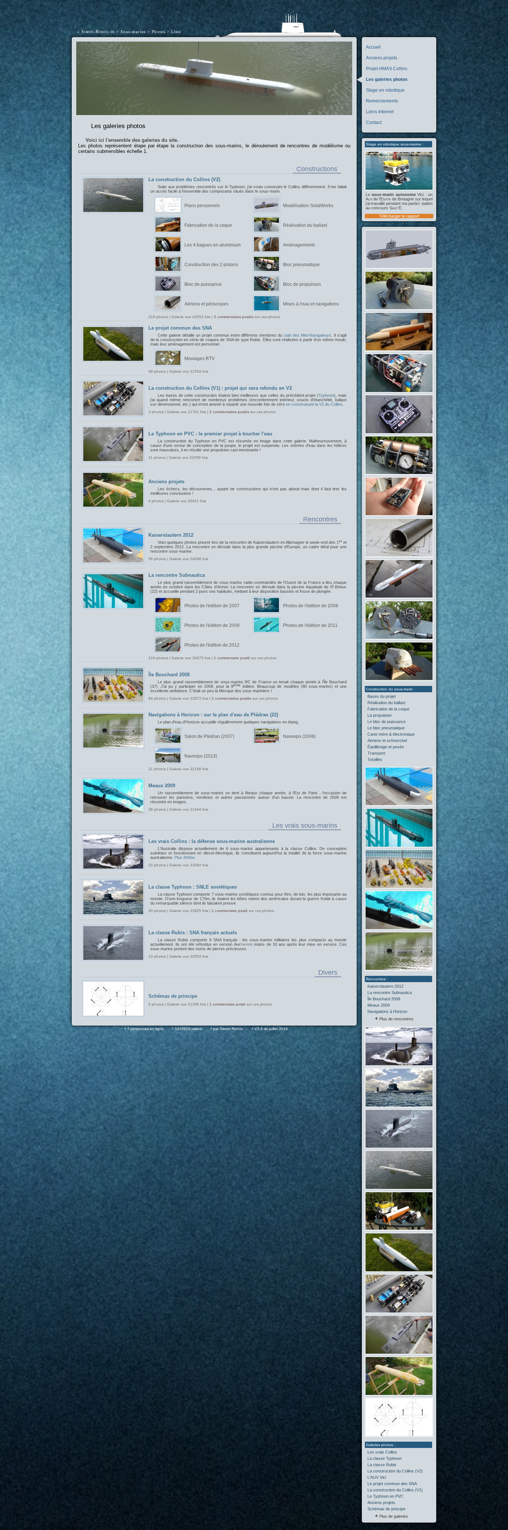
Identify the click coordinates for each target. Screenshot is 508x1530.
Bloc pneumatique (301, 264)
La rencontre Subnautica (389, 992)
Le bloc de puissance (386, 721)
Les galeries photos (387, 79)
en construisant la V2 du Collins (314, 404)
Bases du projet (381, 696)
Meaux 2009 (378, 1005)
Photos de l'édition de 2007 (211, 605)
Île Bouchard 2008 (383, 999)
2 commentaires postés (229, 412)
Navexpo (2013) (200, 756)
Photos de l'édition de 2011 (310, 625)
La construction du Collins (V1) (395, 1490)
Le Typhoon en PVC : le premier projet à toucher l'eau (210, 434)
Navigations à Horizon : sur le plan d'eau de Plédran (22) (213, 714)
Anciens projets (381, 58)
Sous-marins (133, 31)
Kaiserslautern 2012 (385, 986)
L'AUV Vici (376, 1477)
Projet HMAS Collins (386, 68)
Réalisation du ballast (386, 702)
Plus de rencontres (396, 1019)
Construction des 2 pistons (211, 264)
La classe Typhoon (384, 1458)
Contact (374, 122)
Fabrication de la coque (388, 709)
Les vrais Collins (382, 1452)
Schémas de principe (386, 1509)
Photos (158, 31)
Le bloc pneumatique (386, 728)
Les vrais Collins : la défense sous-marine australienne (211, 841)
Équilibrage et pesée (385, 747)
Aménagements (299, 245)
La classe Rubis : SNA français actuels (192, 932)
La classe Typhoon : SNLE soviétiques (192, 887)
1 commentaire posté (232, 658)
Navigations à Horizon (387, 1011)
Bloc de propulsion (302, 284)
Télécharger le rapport (399, 216)
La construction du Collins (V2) (395, 1471)
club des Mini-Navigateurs (307, 335)
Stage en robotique (385, 90)
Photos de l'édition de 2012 (211, 645)
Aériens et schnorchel (387, 740)
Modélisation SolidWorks (308, 205)
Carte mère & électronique (391, 734)
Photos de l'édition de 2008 (310, 605)
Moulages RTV (199, 358)
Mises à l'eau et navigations (311, 304)
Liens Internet (379, 111)
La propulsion (379, 715)
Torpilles (374, 759)
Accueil (373, 47)
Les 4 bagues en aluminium (212, 245)
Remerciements (382, 101)
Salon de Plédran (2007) (209, 736)
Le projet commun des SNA (392, 1483)
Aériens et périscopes (206, 304)
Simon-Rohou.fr (98, 31)
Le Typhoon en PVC (385, 1496)
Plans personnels (202, 205)
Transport (376, 753)
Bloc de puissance (203, 284)
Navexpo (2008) (299, 736)
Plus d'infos (184, 857)
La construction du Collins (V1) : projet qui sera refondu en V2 (220, 388)
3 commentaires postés (234, 317)
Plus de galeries (393, 1516)
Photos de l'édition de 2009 (211, 625)
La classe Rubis (381, 1464)
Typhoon (326, 395)
